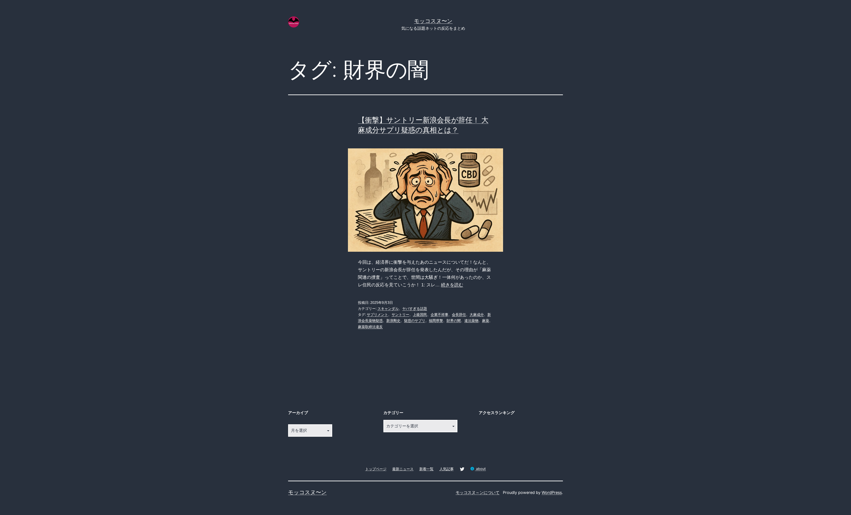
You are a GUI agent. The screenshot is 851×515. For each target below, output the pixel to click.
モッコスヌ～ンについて (478, 492)
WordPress (552, 492)
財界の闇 (454, 320)
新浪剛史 (393, 320)
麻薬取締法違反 (370, 327)
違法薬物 (471, 320)
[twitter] (462, 469)
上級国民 (420, 314)
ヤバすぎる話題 (414, 309)
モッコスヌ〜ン (433, 21)
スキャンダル (388, 309)
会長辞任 (459, 314)
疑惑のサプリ (414, 320)
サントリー (400, 314)
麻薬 (485, 320)
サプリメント (377, 314)
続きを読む (452, 284)
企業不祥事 (439, 314)
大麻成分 (477, 314)
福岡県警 (436, 320)
